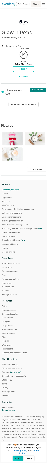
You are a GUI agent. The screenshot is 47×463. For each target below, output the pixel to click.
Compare (6, 321)
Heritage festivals (9, 294)
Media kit (6, 341)
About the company (10, 364)
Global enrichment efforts (12, 368)
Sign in (35, 4)
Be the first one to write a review (23, 104)
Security (5, 395)
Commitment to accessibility (14, 376)
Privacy (5, 387)
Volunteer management (12, 213)
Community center (10, 314)
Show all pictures (36, 169)
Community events (10, 271)
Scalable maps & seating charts (15, 224)
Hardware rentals (9, 236)
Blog (4, 337)
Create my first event (11, 190)
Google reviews (8, 252)
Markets (5, 290)
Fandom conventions (10, 279)
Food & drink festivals (11, 263)
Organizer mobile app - (13, 240)
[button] (22, 4)
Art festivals (7, 267)
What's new (7, 345)
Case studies (7, 318)
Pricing (5, 248)
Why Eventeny (8, 205)
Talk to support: (8, 408)
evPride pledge (8, 333)
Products (6, 201)
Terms (4, 384)
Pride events (7, 283)
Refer (4, 306)
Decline (29, 458)
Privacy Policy (21, 450)
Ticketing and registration (12, 221)
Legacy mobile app (10, 244)
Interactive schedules (11, 232)
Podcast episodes (9, 329)
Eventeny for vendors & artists (14, 353)
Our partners (7, 325)
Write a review (37, 90)
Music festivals (8, 286)
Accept (18, 458)
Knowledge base (9, 310)
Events (5, 193)
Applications (7, 197)
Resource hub (7, 349)
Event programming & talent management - (22, 228)
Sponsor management (11, 217)
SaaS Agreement (9, 391)
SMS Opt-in (7, 380)
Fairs (4, 275)
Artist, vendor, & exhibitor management (18, 209)
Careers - (11, 372)
